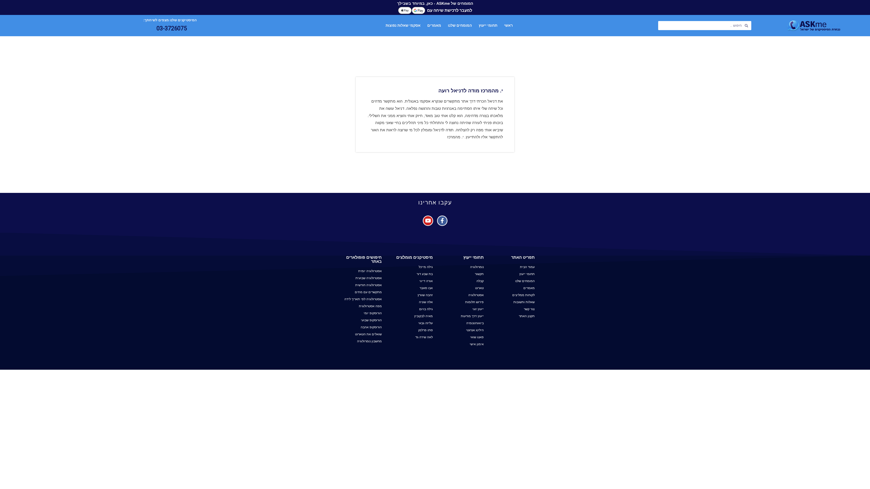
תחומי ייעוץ (488, 25)
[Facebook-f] (442, 221)
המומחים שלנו (460, 25)
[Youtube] (428, 221)
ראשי (508, 25)
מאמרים (434, 25)
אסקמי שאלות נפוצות (403, 25)
